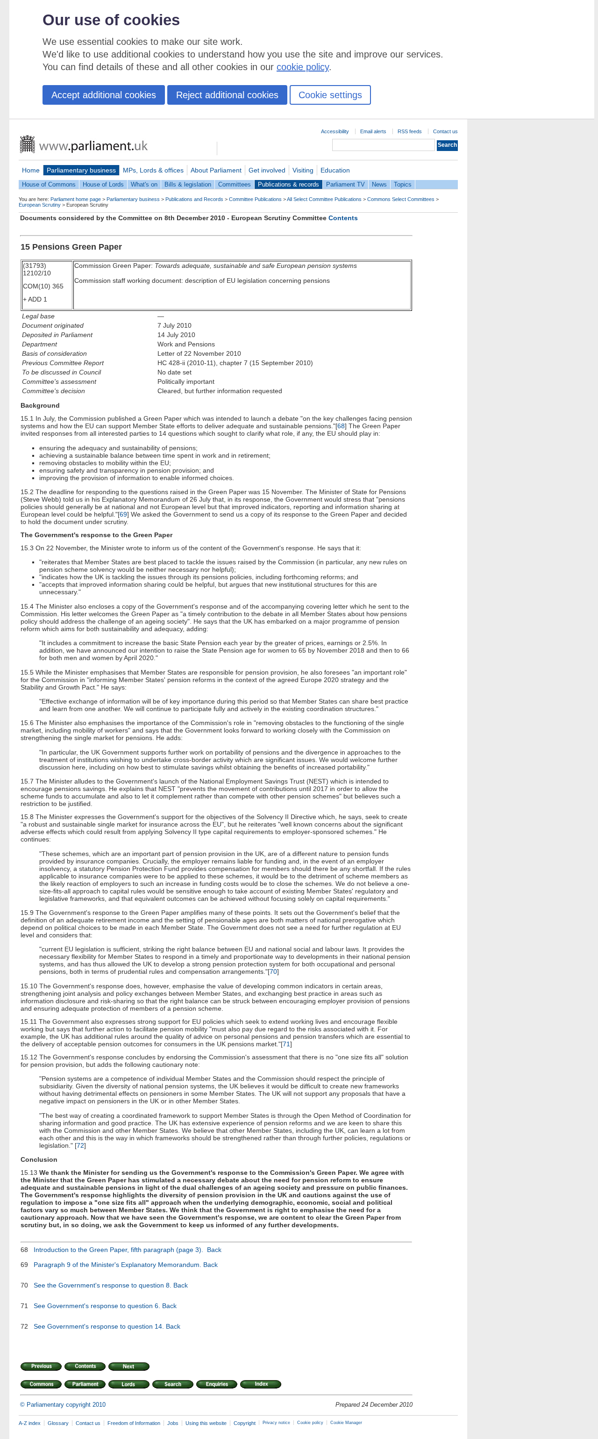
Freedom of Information (133, 1423)
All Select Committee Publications (324, 199)
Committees (234, 184)
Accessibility (335, 131)
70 (273, 971)
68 (341, 426)
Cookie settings (330, 95)
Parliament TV (345, 184)
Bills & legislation (187, 184)
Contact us (445, 131)
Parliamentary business (81, 170)
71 (286, 1044)
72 (80, 1145)
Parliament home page (75, 199)
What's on (144, 184)
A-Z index (30, 1423)
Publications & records (288, 184)
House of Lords (103, 184)
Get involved (267, 170)
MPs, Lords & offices (153, 170)
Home (31, 170)
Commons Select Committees (400, 199)
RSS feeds (410, 131)
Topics (403, 184)
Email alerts (373, 131)
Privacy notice (276, 1422)
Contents (343, 218)
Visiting (302, 170)
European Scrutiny (40, 205)
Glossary (58, 1423)
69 (123, 514)
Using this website (206, 1423)
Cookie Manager (346, 1422)
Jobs (172, 1423)
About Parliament (216, 170)
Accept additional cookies (103, 95)
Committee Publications (255, 199)
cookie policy (303, 67)
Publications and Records (194, 199)
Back (214, 1249)
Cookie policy (310, 1422)
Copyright (245, 1423)
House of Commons (49, 184)
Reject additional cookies (227, 95)
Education (335, 170)
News (379, 184)
